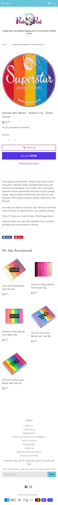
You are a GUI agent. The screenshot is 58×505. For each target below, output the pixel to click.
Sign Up (51, 474)
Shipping (5, 127)
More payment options (29, 163)
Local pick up (29, 429)
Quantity (5, 135)
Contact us (29, 448)
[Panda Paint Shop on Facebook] (26, 487)
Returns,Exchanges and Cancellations (29, 437)
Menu (7, 3)
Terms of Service (29, 440)
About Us (29, 425)
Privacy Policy (29, 444)
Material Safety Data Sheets (29, 452)
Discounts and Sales (29, 455)
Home (4, 45)
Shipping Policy (29, 433)
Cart (54, 3)
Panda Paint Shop (29, 495)
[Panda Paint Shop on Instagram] (30, 487)
